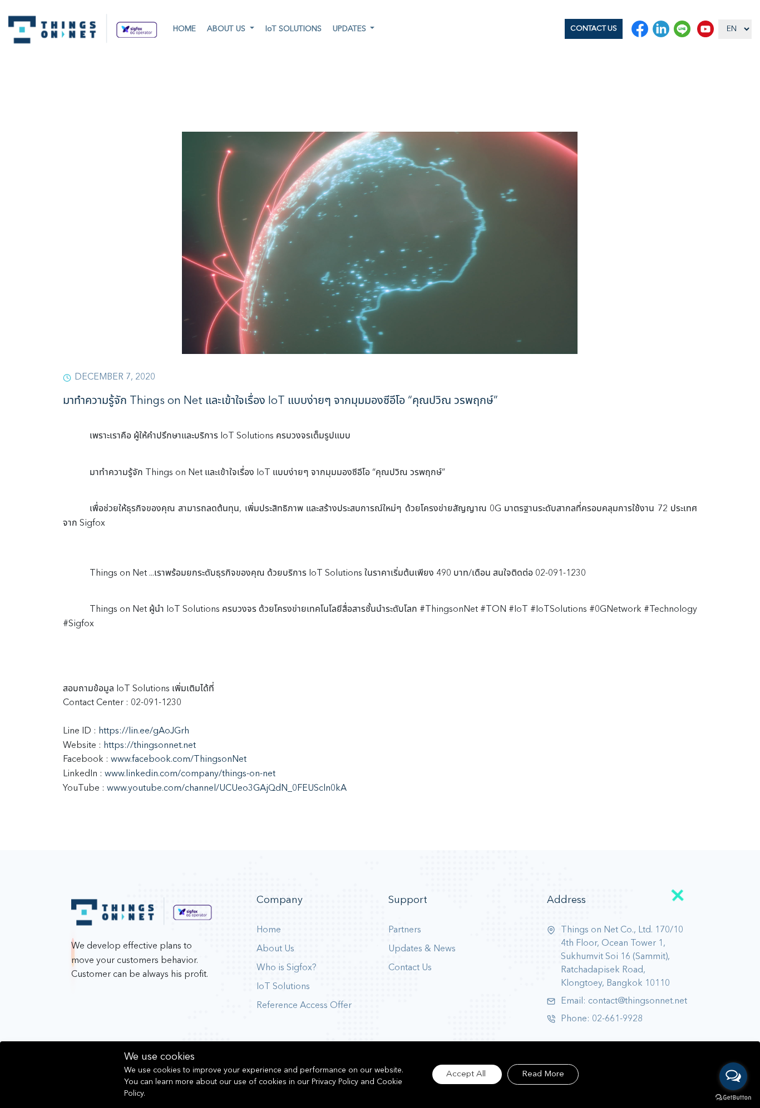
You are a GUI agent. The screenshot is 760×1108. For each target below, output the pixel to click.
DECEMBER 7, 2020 (115, 377)
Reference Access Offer (304, 1005)
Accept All (467, 1074)
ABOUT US (227, 29)
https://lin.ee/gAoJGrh (143, 731)
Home (268, 930)
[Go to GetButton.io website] (733, 1097)
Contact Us (410, 968)
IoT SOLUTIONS (293, 29)
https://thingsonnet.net (149, 745)
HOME (184, 29)
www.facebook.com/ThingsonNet (178, 759)
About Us (275, 949)
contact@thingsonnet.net (637, 1001)
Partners (404, 930)
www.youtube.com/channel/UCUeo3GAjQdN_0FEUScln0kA (227, 788)
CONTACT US (593, 28)
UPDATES (350, 29)
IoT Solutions (283, 986)
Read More (543, 1074)
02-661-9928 (617, 1019)
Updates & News (422, 949)
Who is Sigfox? (286, 968)
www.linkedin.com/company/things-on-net (190, 774)
